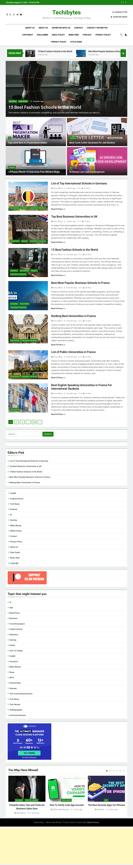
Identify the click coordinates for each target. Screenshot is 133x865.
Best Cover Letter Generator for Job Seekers (92, 142)
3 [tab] (113, 770)
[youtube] (21, 14)
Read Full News (57, 209)
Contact (78, 28)
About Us (30, 28)
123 (34, 422)
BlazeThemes (93, 822)
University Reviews (38, 208)
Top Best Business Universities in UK (74, 216)
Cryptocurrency (16, 498)
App (11, 607)
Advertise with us (61, 28)
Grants (12, 645)
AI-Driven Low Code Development (86, 172)
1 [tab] (106, 770)
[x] (14, 14)
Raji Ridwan (21, 813)
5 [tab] (120, 770)
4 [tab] (117, 770)
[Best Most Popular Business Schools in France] (57, 55)
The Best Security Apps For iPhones (106, 805)
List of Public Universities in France (73, 352)
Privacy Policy (103, 35)
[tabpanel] (27, 795)
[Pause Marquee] (123, 53)
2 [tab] (110, 770)
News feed (74, 35)
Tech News (15, 504)
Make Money (15, 525)
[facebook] (7, 14)
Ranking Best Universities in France (73, 316)
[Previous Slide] (121, 2)
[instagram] (10, 14)
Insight (73, 138)
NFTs (11, 677)
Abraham (100, 809)
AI (9, 138)
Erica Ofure (58, 188)
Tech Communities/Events (20, 694)
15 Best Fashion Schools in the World (31, 51)
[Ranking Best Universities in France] (117, 55)
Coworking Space (17, 624)
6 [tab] (123, 770)
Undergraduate (15, 710)
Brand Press (14, 613)
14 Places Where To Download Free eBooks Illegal (34, 172)
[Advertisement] (66, 846)
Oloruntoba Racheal (61, 809)
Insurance (13, 661)
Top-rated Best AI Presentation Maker (27, 142)
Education (23, 101)
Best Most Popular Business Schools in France (98, 2)
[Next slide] (125, 2)
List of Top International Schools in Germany (79, 183)
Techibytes (66, 12)
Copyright (27, 35)
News (11, 672)
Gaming (13, 520)
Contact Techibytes (97, 28)
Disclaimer (42, 35)
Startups (13, 688)
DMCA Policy (58, 35)
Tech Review (14, 704)
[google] (17, 14)
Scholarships (15, 683)
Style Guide (76, 42)
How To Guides (16, 651)
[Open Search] (121, 35)
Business (12, 101)
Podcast (87, 35)
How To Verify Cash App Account (67, 805)
